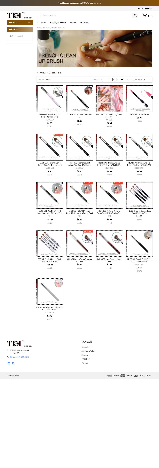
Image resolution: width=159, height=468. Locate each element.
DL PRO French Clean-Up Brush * (79, 115)
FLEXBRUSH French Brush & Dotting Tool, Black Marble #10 (50, 164)
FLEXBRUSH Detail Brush (139, 115)
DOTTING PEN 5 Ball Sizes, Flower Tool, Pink (109, 116)
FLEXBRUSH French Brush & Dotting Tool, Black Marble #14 (109, 164)
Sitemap (84, 363)
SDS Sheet (84, 22)
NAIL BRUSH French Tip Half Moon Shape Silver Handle (49, 308)
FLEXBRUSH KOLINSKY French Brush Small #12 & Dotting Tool (109, 212)
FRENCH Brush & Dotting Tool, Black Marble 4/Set (139, 212)
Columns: (95, 79)
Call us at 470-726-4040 (19, 357)
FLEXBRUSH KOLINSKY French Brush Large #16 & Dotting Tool (50, 212)
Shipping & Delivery (58, 22)
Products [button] (14, 22)
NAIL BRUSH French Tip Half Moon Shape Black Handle (139, 260)
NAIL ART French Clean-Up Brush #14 (109, 260)
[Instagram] (9, 363)
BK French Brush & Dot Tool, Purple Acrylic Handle (49, 116)
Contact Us (41, 22)
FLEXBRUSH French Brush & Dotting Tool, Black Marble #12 (79, 164)
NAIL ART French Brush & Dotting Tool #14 (79, 260)
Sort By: (41, 79)
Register (148, 8)
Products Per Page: (134, 79)
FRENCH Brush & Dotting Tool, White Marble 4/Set (49, 260)
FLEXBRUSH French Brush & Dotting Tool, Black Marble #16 (139, 164)
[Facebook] (13, 363)
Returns (73, 22)
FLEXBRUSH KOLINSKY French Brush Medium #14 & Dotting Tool (79, 212)
